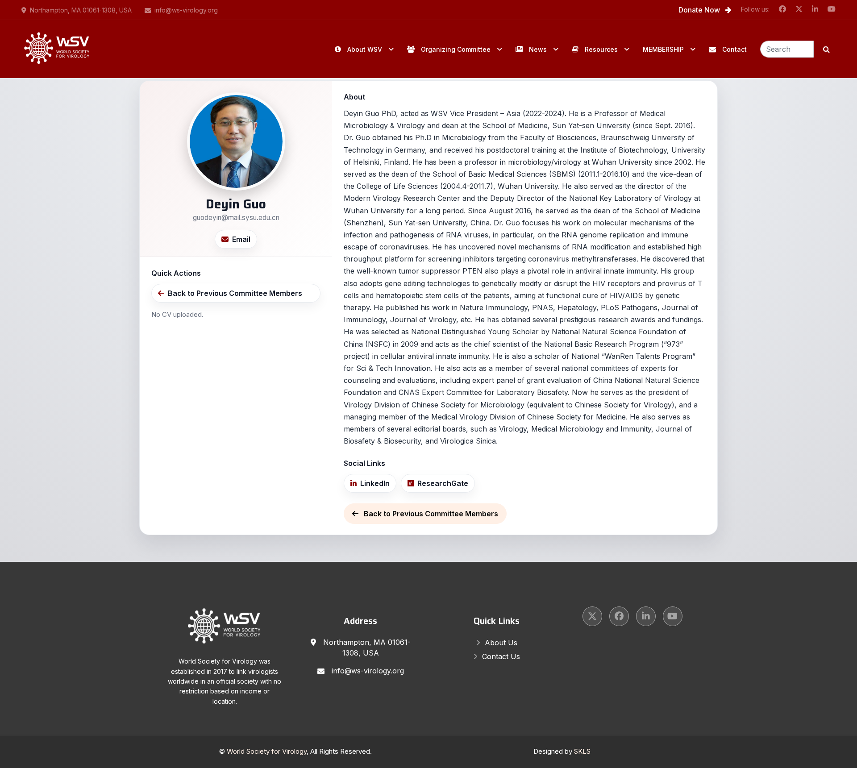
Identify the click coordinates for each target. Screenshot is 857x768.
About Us (501, 642)
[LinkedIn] (646, 616)
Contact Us (501, 656)
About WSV (364, 49)
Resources (601, 49)
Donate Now (700, 9)
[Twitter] (592, 616)
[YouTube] (672, 616)
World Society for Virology (267, 751)
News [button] (538, 49)
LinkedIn (375, 483)
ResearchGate (442, 483)
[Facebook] (619, 616)
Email (241, 239)
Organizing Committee (456, 49)
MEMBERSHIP (663, 49)
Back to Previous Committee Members (235, 293)
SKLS (582, 751)
